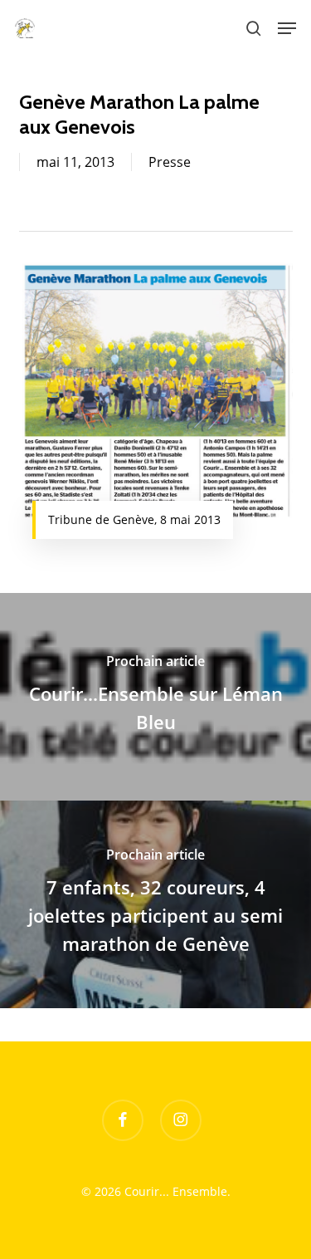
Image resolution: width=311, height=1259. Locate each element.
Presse (169, 162)
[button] (287, 28)
